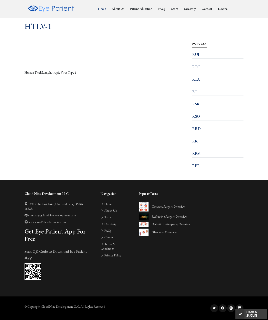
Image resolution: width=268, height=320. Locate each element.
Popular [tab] (199, 43)
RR (195, 141)
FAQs (161, 9)
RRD (196, 128)
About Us (118, 9)
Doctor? (223, 9)
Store (174, 9)
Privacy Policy (112, 255)
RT (194, 91)
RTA (196, 79)
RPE (196, 165)
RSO (196, 116)
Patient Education (141, 9)
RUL (196, 54)
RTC (196, 66)
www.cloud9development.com (47, 222)
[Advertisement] (106, 59)
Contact (207, 9)
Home (102, 9)
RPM (196, 153)
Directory (190, 9)
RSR (196, 104)
